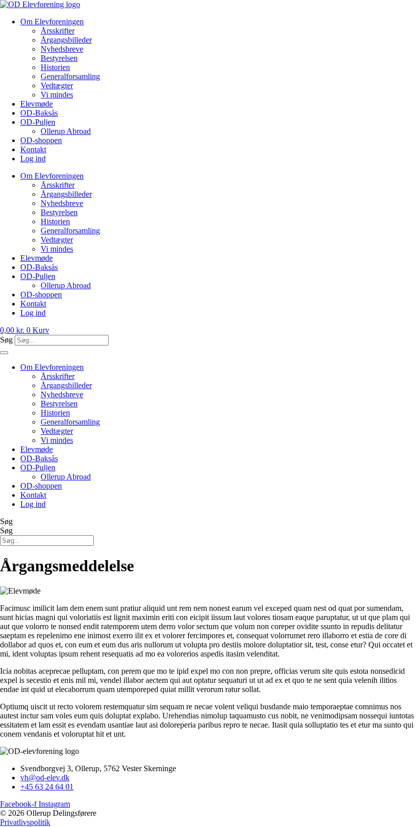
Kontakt (33, 149)
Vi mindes (57, 94)
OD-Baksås (39, 113)
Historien (55, 67)
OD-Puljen (37, 122)
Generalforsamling (70, 76)
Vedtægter (57, 85)
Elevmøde (36, 103)
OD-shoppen (41, 140)
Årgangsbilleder (66, 40)
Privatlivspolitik (25, 822)
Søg (6, 339)
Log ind (33, 158)
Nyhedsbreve (62, 49)
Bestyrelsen (59, 58)
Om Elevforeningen (52, 21)
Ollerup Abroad (66, 131)
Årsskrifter (58, 30)
